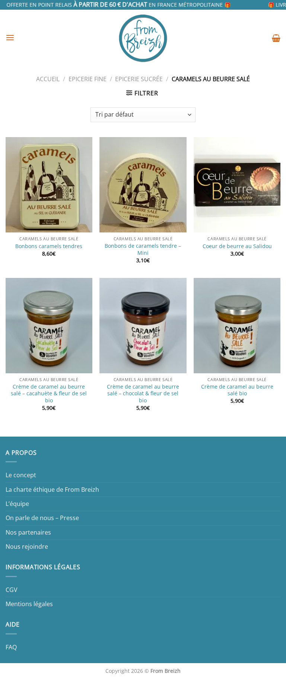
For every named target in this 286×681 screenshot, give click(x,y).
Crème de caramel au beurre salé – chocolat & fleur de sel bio (143, 393)
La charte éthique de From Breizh (52, 489)
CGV (12, 590)
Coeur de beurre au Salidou (237, 246)
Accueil (48, 79)
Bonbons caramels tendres (48, 246)
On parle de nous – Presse (42, 518)
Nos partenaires (28, 532)
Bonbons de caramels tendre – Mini (143, 249)
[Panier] (276, 38)
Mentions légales (29, 604)
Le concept (21, 475)
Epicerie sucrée (139, 79)
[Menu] (10, 38)
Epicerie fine (88, 79)
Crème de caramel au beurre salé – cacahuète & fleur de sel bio (49, 393)
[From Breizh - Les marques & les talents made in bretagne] (143, 38)
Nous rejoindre (27, 546)
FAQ (11, 647)
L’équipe (17, 504)
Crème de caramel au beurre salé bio (237, 390)
